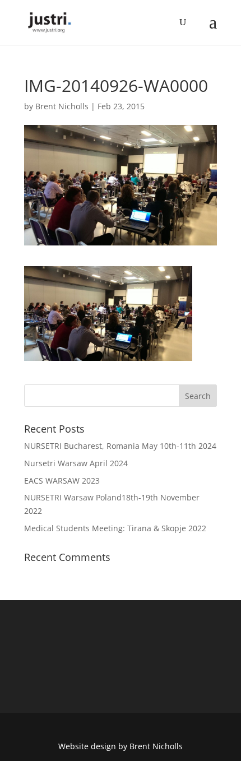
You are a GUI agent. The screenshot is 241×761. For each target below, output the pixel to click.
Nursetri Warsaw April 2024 (76, 463)
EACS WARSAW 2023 (62, 480)
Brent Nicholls (62, 106)
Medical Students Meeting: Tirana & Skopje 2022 (115, 528)
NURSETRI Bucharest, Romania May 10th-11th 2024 (120, 445)
